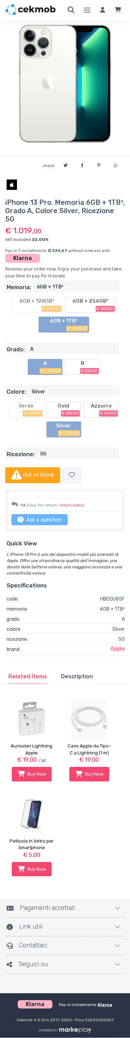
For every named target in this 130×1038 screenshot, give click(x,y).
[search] (71, 10)
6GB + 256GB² (93, 304)
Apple (117, 648)
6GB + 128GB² (39, 304)
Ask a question (43, 520)
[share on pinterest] (99, 164)
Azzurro (104, 409)
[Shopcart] (118, 10)
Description (77, 676)
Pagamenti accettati (47, 908)
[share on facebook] (82, 164)
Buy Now (36, 774)
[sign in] (103, 10)
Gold (68, 409)
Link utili (31, 926)
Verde (30, 409)
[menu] (87, 10)
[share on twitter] (65, 164)
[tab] (27, 677)
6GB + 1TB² (68, 324)
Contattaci (33, 945)
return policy (72, 505)
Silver (67, 429)
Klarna (22, 258)
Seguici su (33, 964)
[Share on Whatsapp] (115, 164)
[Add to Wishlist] (72, 475)
